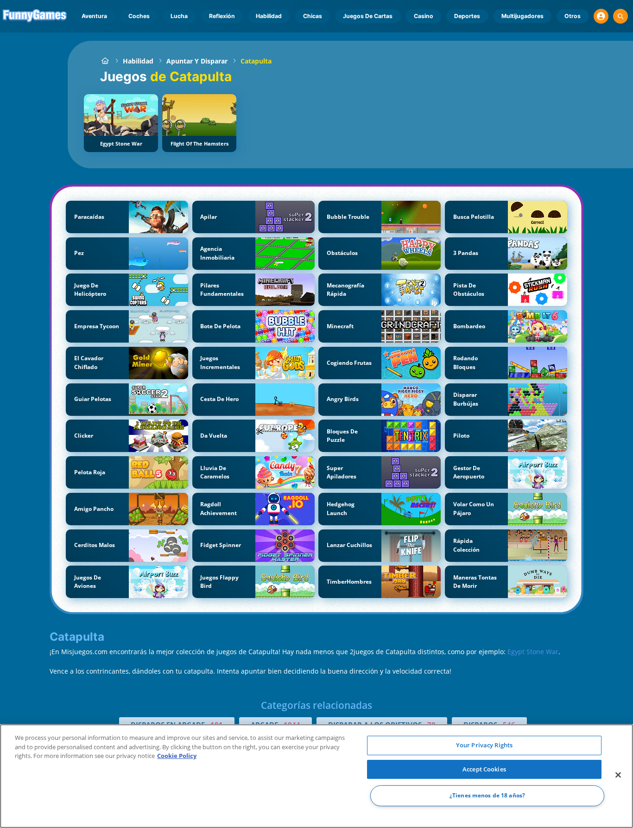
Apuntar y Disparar (197, 61)
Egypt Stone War (532, 651)
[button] (601, 16)
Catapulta (256, 61)
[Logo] (35, 16)
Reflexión (222, 16)
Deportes (467, 16)
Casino (423, 16)
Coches (139, 16)
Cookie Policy (176, 756)
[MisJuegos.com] (105, 61)
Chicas (312, 16)
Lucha (179, 16)
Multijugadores (522, 16)
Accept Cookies (484, 769)
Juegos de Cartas (367, 16)
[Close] (618, 775)
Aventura (94, 16)
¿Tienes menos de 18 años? (487, 796)
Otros (572, 16)
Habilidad (269, 16)
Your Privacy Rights (484, 745)
